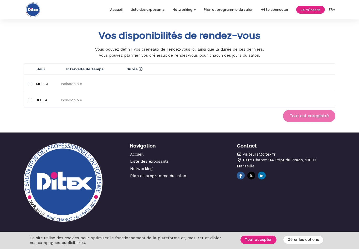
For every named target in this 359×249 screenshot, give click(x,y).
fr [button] (331, 9)
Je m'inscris (310, 9)
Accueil (116, 9)
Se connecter (276, 9)
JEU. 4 (41, 100)
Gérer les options (303, 239)
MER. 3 (42, 84)
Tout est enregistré (309, 116)
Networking (141, 168)
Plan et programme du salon (228, 9)
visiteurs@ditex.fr (259, 154)
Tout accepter (258, 239)
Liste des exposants (148, 9)
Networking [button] (182, 9)
